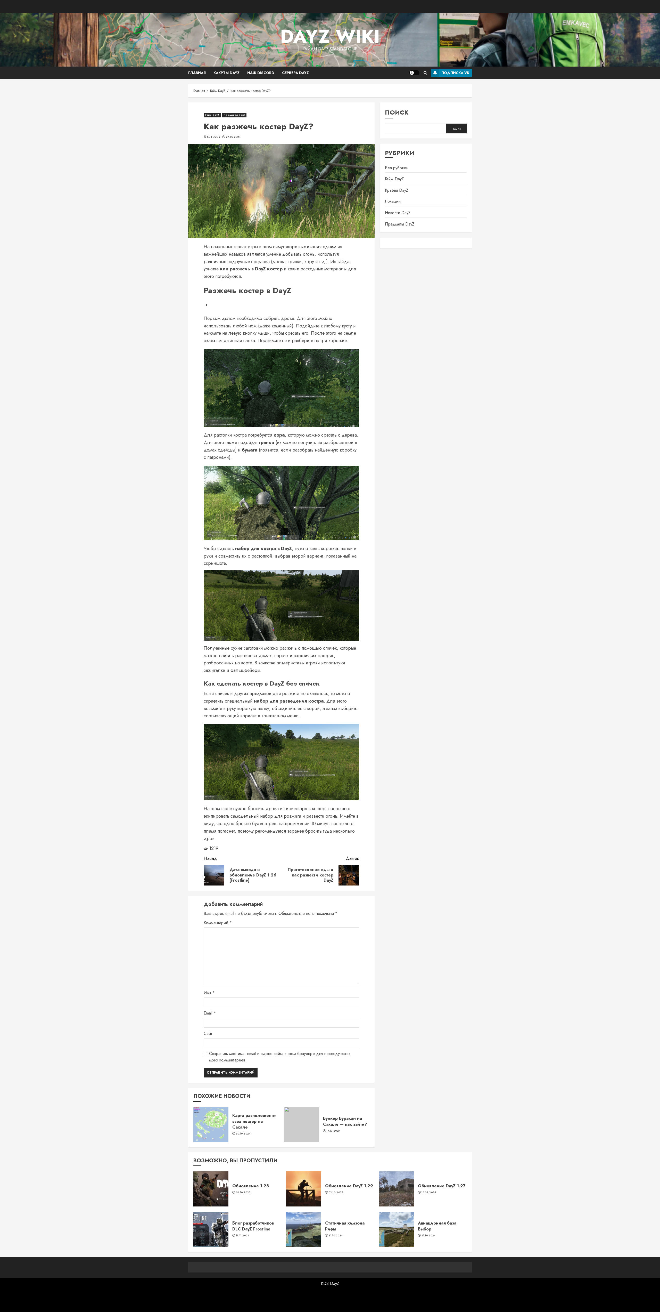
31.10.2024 (336, 1235)
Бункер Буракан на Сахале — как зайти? (345, 1121)
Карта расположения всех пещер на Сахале (254, 1121)
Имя (209, 993)
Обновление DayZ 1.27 (442, 1186)
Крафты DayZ (396, 190)
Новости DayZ (397, 213)
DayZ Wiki (330, 36)
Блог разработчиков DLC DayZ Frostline (253, 1226)
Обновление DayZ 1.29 (349, 1186)
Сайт (208, 1033)
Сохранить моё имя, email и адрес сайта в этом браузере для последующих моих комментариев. (279, 1057)
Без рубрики (396, 168)
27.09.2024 (233, 137)
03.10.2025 (243, 1192)
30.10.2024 (243, 1134)
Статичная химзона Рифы (345, 1226)
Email (210, 1013)
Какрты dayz (226, 72)
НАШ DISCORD (260, 72)
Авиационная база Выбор (437, 1226)
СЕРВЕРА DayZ (295, 72)
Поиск (397, 112)
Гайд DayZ (212, 115)
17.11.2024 (242, 1235)
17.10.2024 (333, 1131)
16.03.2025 (429, 1192)
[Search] (425, 73)
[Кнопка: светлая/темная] (414, 72)
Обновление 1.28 (250, 1186)
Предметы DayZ (234, 115)
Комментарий (218, 923)
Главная (197, 72)
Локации (393, 202)
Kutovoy (213, 137)
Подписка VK (455, 72)
